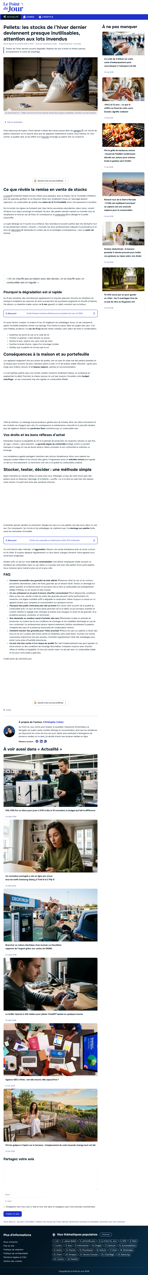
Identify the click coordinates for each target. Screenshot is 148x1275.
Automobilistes (129, 1245)
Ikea (70, 1245)
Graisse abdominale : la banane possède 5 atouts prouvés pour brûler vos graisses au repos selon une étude (122, 252)
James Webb (70, 1241)
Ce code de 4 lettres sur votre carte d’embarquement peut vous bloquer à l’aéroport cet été (120, 62)
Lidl (56, 1241)
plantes (72, 1250)
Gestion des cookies (12, 1261)
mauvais (45, 137)
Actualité (30, 1222)
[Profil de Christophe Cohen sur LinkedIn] (41, 741)
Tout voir (106, 1234)
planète (74, 1259)
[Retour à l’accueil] (13, 7)
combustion (60, 214)
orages (98, 1245)
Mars (134, 1241)
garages (77, 130)
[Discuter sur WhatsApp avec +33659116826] (45, 741)
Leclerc (58, 1245)
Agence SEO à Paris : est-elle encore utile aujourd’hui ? (32, 1079)
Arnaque (72, 1254)
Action (59, 1250)
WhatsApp (128, 1250)
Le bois (6, 196)
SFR (124, 1241)
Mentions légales (11, 1257)
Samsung (125, 1254)
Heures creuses (90, 1254)
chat (114, 1250)
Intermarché (82, 1245)
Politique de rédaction (13, 1249)
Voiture (102, 1250)
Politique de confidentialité (15, 1253)
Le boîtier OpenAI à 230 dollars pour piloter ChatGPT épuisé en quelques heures (44, 1014)
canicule (111, 1245)
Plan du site (8, 1246)
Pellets (8, 710)
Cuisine (60, 1259)
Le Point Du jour (109, 1241)
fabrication (16, 230)
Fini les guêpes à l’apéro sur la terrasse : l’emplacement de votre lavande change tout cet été (50, 1145)
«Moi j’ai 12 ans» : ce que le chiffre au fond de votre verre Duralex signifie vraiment (118, 108)
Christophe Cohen (53, 722)
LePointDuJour (88, 1241)
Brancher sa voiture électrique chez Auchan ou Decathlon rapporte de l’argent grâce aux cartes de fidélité (33, 947)
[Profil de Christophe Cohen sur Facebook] (37, 741)
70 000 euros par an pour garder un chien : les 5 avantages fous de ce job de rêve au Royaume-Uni (120, 298)
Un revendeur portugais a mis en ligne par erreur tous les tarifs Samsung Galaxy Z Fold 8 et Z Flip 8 (29, 878)
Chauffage (109, 1254)
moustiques (87, 1250)
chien (59, 1254)
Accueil (20, 1222)
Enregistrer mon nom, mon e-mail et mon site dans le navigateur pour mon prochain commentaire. (50, 1207)
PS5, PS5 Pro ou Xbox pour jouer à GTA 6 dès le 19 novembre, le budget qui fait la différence (50, 810)
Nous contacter (10, 1242)
